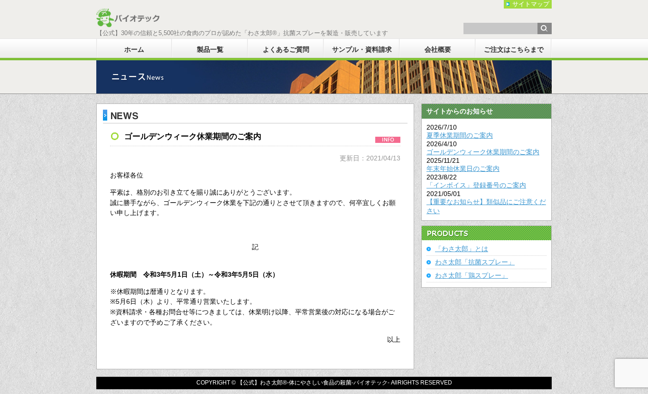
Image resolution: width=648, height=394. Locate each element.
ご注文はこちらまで (514, 49)
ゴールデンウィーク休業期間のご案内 (482, 152)
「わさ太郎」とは (461, 249)
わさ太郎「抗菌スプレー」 (475, 262)
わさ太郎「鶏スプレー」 (471, 275)
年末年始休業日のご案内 (463, 168)
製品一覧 (210, 49)
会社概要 (438, 49)
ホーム (134, 49)
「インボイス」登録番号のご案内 (476, 185)
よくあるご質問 (286, 49)
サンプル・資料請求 (362, 49)
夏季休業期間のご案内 (459, 135)
